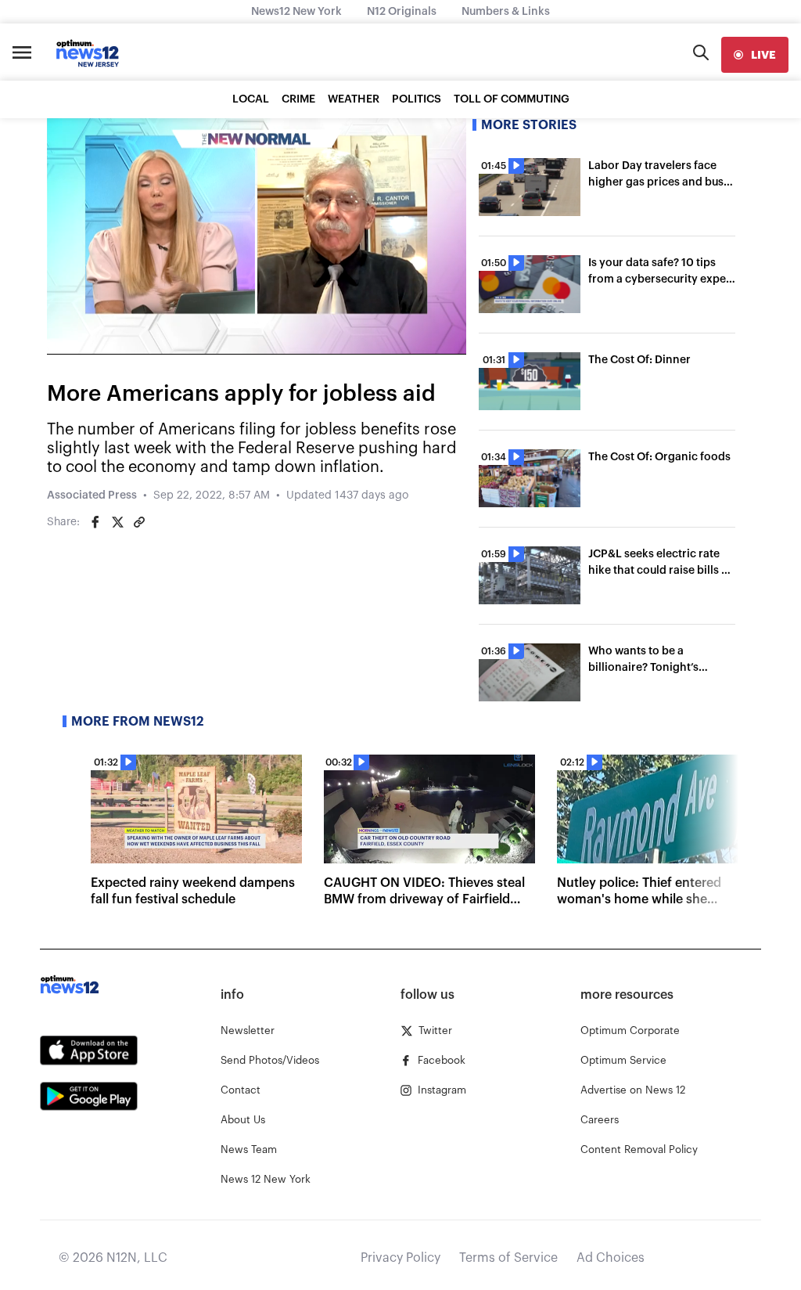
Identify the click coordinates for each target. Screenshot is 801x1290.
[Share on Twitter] (117, 522)
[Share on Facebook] (95, 522)
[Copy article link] (139, 522)
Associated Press (92, 495)
